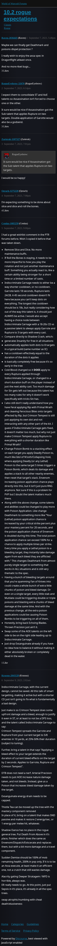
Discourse (21, 938)
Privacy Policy (31, 930)
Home (4, 924)
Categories (17, 924)
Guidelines (33, 924)
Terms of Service (10, 930)
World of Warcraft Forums (14, 3)
